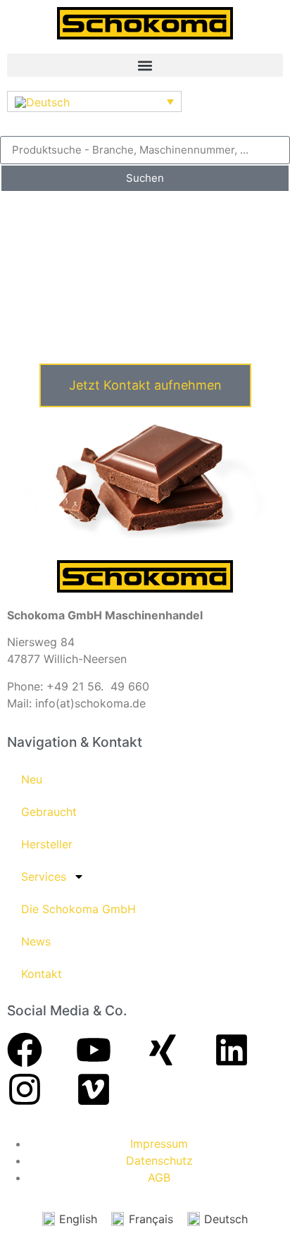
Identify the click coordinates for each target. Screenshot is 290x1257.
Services (43, 876)
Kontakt (41, 974)
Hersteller (46, 844)
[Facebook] (24, 1049)
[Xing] (162, 1049)
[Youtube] (93, 1049)
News (36, 941)
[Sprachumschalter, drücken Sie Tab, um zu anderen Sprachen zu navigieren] (94, 101)
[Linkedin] (231, 1049)
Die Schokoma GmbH (78, 909)
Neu (31, 779)
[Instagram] (24, 1089)
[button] (145, 65)
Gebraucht (49, 812)
